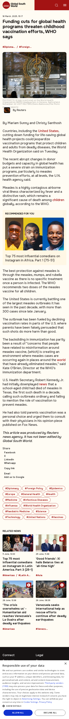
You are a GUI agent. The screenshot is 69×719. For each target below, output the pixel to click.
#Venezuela (42, 629)
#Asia (39, 575)
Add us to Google (14, 477)
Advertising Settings (31, 698)
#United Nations (35, 517)
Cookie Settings (31, 702)
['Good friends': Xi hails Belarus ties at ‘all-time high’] (51, 555)
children (58, 200)
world (61, 360)
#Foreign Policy (25, 47)
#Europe (10, 494)
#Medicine (11, 499)
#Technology (12, 517)
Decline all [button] (50, 712)
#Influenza (11, 505)
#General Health (30, 494)
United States (48, 131)
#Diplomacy (9, 47)
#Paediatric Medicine (17, 511)
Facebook (9, 452)
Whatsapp (10, 463)
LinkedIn (9, 459)
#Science (41, 511)
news (43, 384)
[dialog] (34, 689)
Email (7, 473)
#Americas (9, 575)
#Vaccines (57, 517)
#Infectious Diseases (35, 499)
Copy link (9, 468)
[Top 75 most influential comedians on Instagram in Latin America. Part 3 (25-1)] (18, 555)
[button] (34, 706)
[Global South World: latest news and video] (17, 5)
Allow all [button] (18, 712)
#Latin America (24, 575)
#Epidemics (56, 488)
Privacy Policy (45, 702)
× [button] (65, 663)
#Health (50, 494)
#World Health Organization (39, 505)
